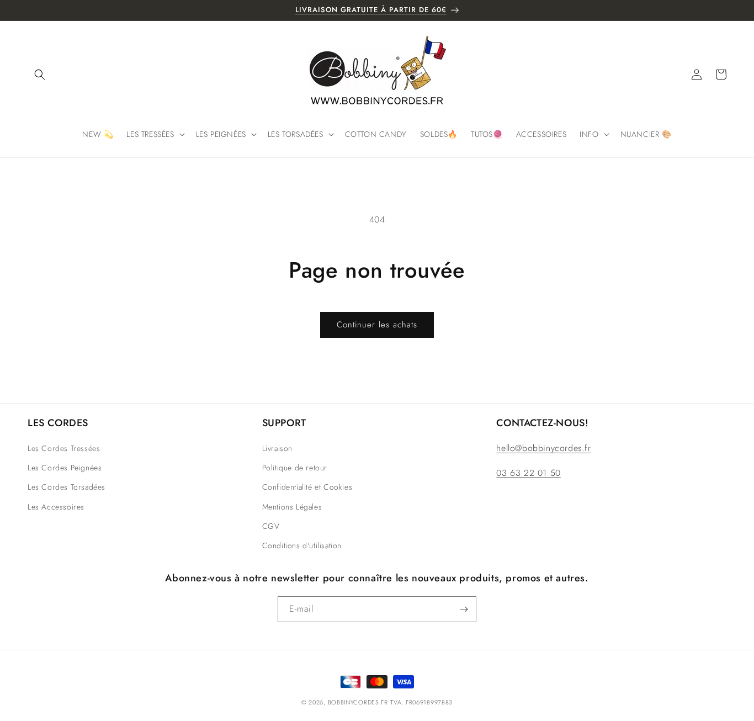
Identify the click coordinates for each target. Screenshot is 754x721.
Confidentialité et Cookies (307, 486)
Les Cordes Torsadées (66, 486)
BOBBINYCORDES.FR (358, 702)
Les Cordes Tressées (64, 448)
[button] (40, 74)
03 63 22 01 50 (528, 472)
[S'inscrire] (464, 609)
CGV (271, 526)
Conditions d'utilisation (302, 545)
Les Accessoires (56, 506)
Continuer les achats (377, 325)
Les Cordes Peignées (65, 467)
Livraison (277, 448)
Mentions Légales (292, 506)
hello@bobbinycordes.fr (543, 448)
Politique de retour (294, 467)
